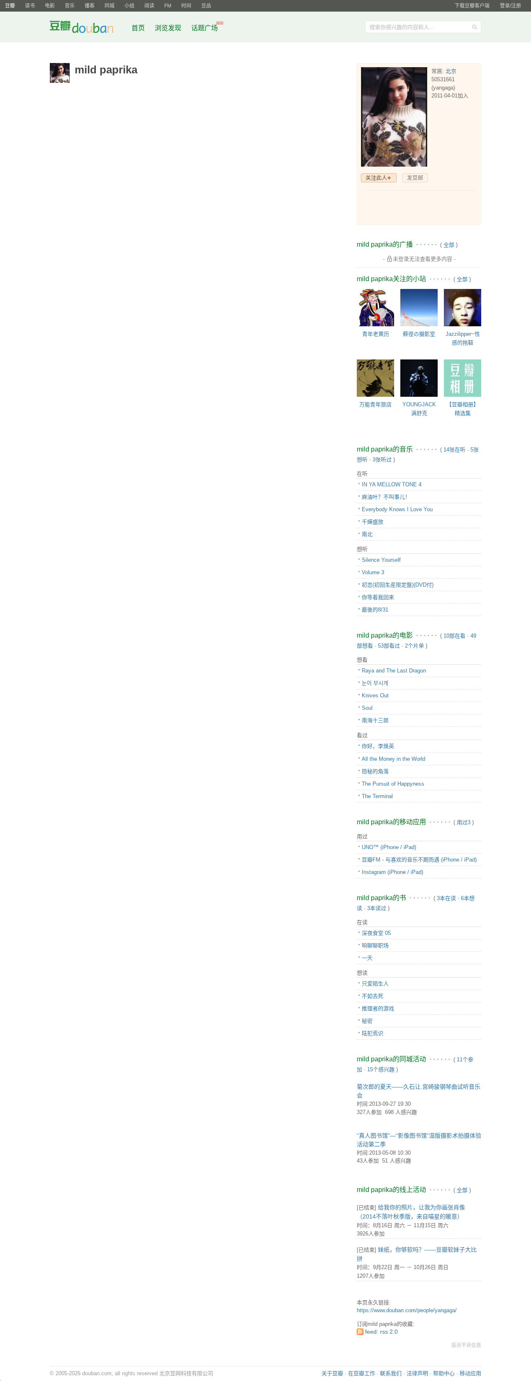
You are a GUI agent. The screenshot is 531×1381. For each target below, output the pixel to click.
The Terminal (377, 796)
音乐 (70, 6)
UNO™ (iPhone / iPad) (389, 847)
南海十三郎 (375, 720)
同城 (109, 6)
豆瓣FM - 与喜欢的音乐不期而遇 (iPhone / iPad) (419, 860)
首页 (138, 28)
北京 (451, 71)
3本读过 (376, 908)
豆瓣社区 (88, 28)
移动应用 (470, 1373)
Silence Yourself (381, 560)
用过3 (463, 822)
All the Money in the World (393, 759)
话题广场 (204, 28)
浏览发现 (169, 28)
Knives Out (375, 695)
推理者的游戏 (378, 1008)
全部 (448, 245)
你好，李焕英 (378, 746)
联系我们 (391, 1373)
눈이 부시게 (375, 683)
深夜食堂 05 (376, 933)
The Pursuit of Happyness (393, 784)
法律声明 (417, 1373)
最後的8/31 (375, 610)
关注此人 (376, 178)
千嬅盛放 (372, 522)
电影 (50, 6)
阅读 (149, 6)
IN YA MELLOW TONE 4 (391, 484)
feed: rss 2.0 (381, 1331)
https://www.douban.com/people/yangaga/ (407, 1310)
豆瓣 (10, 6)
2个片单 (414, 646)
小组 (129, 6)
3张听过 (382, 459)
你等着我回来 (378, 597)
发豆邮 (415, 178)
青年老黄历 (375, 334)
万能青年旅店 (375, 404)
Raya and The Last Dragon (394, 670)
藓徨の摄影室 (419, 334)
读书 (30, 6)
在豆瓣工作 (361, 1373)
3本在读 (446, 898)
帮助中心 (444, 1373)
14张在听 (454, 450)
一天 (367, 958)
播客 (90, 6)
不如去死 (372, 996)
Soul (367, 708)
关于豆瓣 (332, 1373)
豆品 (206, 6)
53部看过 (389, 646)
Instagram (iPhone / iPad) (392, 872)
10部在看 (454, 636)
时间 (186, 6)
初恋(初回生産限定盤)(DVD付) (398, 585)
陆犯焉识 (372, 1033)
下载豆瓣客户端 (472, 6)
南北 (367, 534)
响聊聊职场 (375, 945)
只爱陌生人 (375, 984)
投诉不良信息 (466, 1345)
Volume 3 (373, 572)
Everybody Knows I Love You (397, 509)
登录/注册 (510, 6)
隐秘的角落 (375, 771)
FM (167, 6)
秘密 (367, 1021)
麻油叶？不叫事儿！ (386, 497)
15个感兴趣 (381, 1069)
